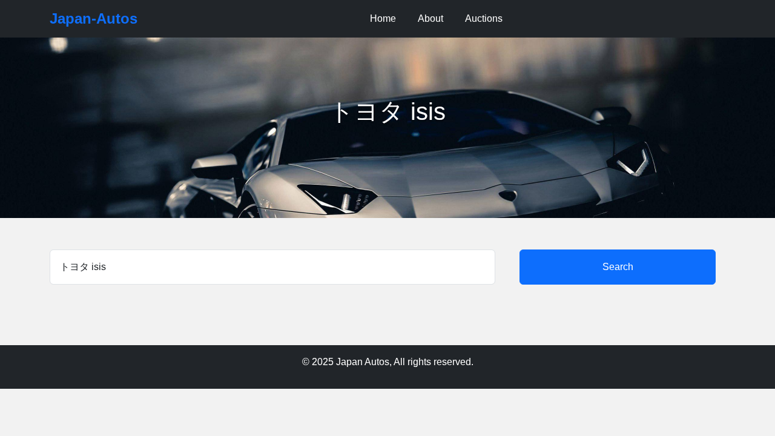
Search (617, 267)
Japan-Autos (93, 18)
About (430, 18)
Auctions (484, 18)
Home (383, 18)
